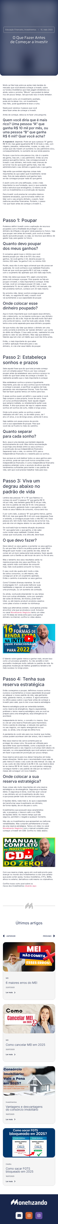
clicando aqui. (30, 886)
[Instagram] (29, 1215)
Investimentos (11, 1102)
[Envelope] (19, 1215)
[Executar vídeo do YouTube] (29, 638)
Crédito (8, 1164)
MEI (7, 978)
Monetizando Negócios (21, 612)
